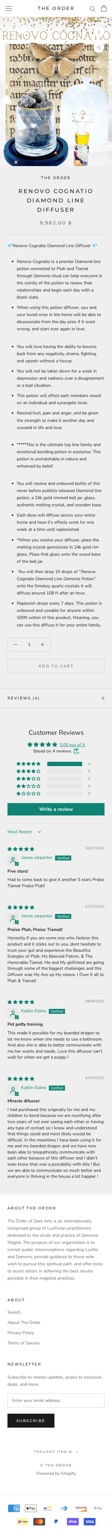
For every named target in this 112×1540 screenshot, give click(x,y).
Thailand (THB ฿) (53, 1452)
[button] (28, 764)
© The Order (56, 1465)
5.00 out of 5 (72, 745)
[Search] (93, 8)
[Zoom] (98, 31)
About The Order (23, 1322)
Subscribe (30, 1420)
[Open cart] (103, 8)
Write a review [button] (56, 809)
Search (14, 1312)
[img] (20, 849)
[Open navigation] (9, 8)
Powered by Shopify (56, 1473)
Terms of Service (23, 1343)
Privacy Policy (20, 1333)
